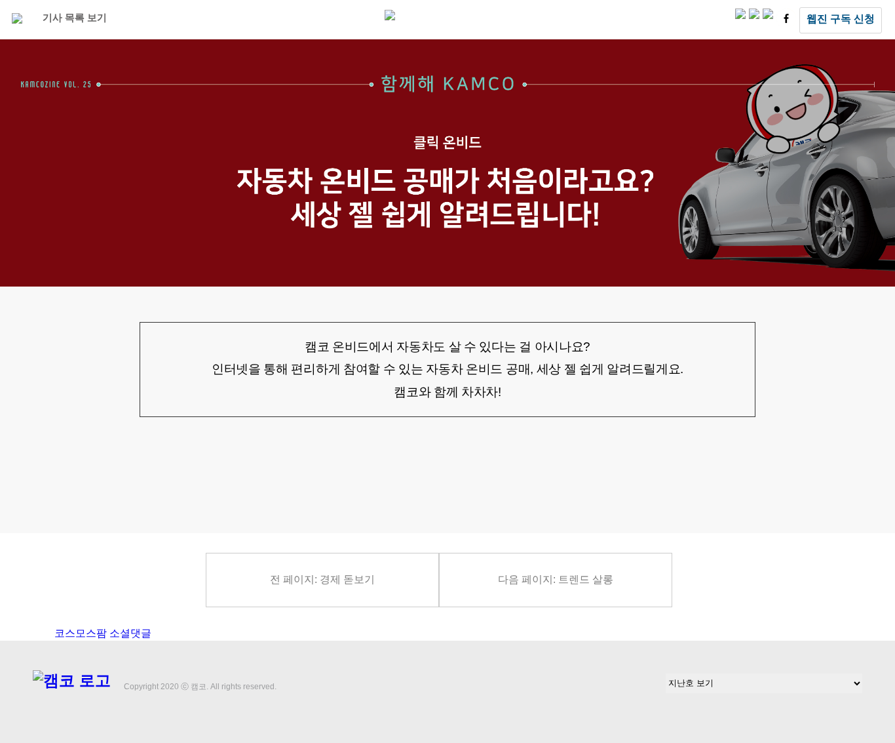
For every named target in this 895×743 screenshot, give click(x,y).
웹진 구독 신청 (841, 18)
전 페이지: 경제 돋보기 (322, 579)
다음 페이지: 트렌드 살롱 (555, 579)
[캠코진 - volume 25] (390, 17)
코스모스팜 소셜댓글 (102, 633)
